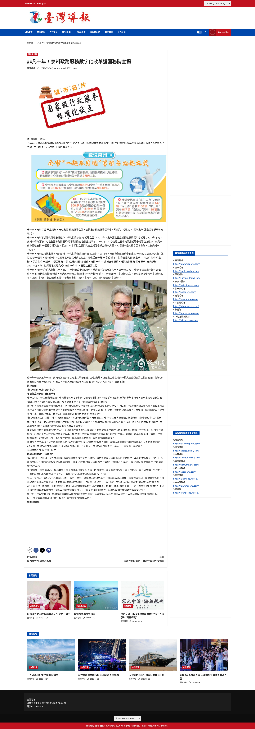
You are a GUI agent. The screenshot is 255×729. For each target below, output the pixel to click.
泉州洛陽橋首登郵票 (84, 613)
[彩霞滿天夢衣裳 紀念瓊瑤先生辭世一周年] (49, 595)
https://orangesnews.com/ (186, 313)
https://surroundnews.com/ (186, 277)
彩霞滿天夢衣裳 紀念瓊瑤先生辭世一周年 (48, 613)
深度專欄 (109, 32)
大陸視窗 (28, 32)
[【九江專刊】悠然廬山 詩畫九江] (51, 655)
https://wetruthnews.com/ (186, 285)
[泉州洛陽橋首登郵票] (96, 595)
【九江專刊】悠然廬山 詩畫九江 (44, 675)
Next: (144, 558)
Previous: (39, 558)
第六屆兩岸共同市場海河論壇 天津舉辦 (98, 675)
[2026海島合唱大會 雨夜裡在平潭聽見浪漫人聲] (204, 655)
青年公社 (54, 32)
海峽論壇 (81, 32)
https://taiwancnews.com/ (186, 306)
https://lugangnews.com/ (185, 299)
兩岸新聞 (41, 32)
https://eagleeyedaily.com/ (186, 271)
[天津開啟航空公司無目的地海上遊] (153, 655)
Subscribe (223, 32)
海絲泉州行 (95, 32)
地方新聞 (121, 32)
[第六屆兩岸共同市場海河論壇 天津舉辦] (102, 655)
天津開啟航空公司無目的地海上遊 (146, 675)
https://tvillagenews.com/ (185, 320)
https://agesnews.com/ (184, 291)
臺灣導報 (31, 68)
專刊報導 (66, 32)
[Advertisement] (95, 524)
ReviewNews (148, 725)
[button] (206, 32)
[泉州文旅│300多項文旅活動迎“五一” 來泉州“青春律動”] (142, 595)
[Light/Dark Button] (199, 32)
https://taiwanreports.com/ (186, 263)
